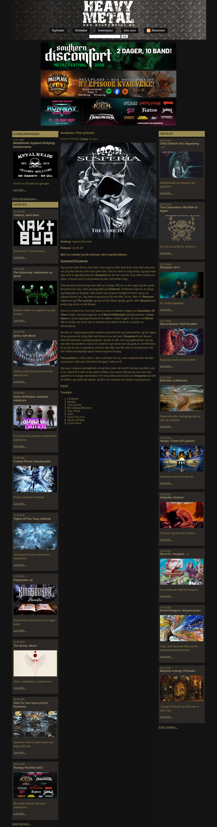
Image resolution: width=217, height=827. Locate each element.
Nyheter (58, 30)
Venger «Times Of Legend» (177, 440)
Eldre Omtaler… (168, 727)
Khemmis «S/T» (170, 267)
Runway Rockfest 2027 (28, 767)
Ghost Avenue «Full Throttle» (178, 324)
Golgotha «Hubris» (172, 497)
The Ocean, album (25, 645)
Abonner (158, 30)
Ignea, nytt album (25, 335)
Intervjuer (105, 30)
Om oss (130, 30)
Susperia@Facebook (74, 261)
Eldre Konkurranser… (25, 198)
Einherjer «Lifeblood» (174, 380)
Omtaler (81, 30)
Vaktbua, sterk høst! (26, 215)
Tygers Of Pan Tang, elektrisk (32, 518)
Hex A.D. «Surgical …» (174, 554)
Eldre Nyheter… (22, 824)
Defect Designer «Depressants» (180, 610)
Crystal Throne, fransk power (32, 461)
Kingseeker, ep (23, 580)
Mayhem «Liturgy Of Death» (178, 670)
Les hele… (19, 190)
